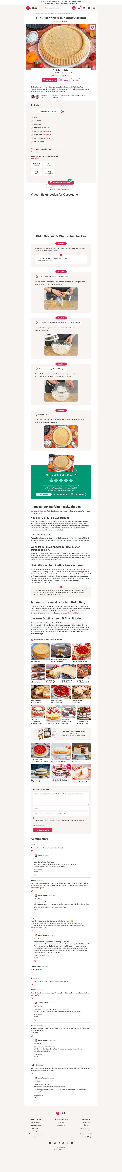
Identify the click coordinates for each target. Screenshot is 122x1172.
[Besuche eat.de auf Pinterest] (67, 1143)
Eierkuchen (36, 1137)
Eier (36, 117)
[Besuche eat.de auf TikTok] (63, 1143)
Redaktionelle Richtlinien (86, 1134)
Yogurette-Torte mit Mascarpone (82, 722)
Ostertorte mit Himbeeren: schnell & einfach (60, 781)
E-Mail (62, 1122)
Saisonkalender (60, 625)
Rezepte (31, 13)
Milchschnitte (35, 682)
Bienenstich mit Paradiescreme (36, 702)
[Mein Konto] (89, 8)
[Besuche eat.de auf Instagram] (54, 1143)
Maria (83, 96)
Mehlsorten (65, 538)
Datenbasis (35, 158)
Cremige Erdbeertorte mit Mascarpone (36, 721)
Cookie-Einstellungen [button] (86, 1137)
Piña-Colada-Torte (50, 629)
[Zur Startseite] (31, 8)
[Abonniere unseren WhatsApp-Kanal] (59, 1143)
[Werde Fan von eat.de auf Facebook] (71, 1143)
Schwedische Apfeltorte (59, 761)
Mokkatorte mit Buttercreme (77, 702)
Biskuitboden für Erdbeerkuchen (48, 511)
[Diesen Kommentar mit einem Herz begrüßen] (32, 851)
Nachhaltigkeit (86, 1131)
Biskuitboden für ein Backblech (67, 681)
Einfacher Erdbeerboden (80, 661)
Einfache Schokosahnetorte (83, 681)
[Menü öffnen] (94, 8)
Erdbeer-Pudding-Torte (38, 627)
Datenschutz (41, 825)
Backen (37, 13)
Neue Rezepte (36, 1128)
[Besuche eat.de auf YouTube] (50, 1143)
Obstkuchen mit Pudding (75, 572)
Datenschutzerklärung (86, 1128)
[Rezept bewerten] (61, 480)
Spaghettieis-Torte (52, 723)
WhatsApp (62, 1125)
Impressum (86, 1122)
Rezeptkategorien (35, 1122)
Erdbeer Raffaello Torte (80, 782)
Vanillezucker (47, 134)
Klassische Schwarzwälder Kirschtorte (66, 721)
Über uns (86, 1125)
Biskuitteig (53, 13)
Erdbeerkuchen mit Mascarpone (56, 702)
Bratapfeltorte (76, 761)
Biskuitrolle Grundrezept (50, 681)
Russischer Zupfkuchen (35, 1134)
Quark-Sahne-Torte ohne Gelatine (37, 781)
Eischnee (70, 523)
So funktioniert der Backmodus (61, 186)
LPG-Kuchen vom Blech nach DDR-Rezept (59, 660)
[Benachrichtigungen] (84, 8)
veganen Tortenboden (47, 613)
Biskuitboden (35, 661)
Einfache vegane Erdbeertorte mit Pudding (39, 760)
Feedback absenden (42, 830)
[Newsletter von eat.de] (61, 734)
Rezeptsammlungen (35, 1125)
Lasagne (35, 1131)
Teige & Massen (45, 13)
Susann (65, 96)
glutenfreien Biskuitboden (74, 613)
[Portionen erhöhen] (62, 111)
